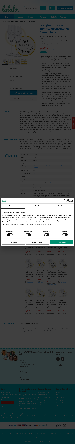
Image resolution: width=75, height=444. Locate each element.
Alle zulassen (61, 242)
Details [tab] (37, 206)
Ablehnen (14, 242)
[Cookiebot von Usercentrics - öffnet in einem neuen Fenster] (65, 200)
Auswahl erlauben (37, 242)
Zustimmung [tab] (13, 206)
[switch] (28, 234)
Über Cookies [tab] (62, 206)
